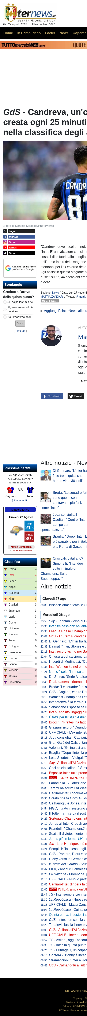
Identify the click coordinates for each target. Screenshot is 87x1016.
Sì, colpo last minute (20, 302)
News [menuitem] (64, 33)
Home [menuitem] (8, 33)
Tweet (77, 396)
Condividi (54, 396)
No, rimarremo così (19, 316)
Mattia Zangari (52, 296)
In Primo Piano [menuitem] (29, 33)
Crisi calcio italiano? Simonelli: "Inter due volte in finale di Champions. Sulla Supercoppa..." (62, 568)
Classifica (12, 562)
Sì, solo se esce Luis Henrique (20, 309)
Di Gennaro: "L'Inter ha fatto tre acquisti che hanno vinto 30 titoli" (70, 476)
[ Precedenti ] (20, 500)
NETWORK (72, 990)
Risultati (20, 330)
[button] (20, 323)
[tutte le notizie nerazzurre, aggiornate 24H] (30, 12)
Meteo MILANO (20, 509)
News (55, 292)
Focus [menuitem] (50, 33)
